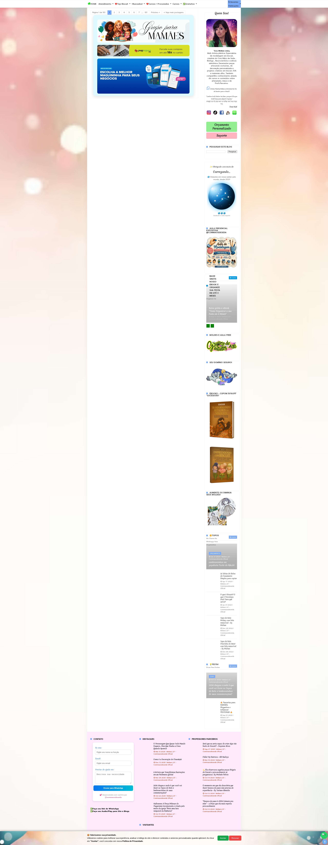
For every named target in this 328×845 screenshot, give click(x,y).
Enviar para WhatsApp (113, 788)
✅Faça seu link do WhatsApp (104, 808)
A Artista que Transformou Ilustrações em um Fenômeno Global (169, 773)
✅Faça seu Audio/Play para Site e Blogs (109, 811)
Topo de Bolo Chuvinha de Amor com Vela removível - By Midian (228, 645)
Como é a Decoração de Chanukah (167, 759)
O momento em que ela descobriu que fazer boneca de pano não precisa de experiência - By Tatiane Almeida (218, 788)
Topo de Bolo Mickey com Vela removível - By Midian (227, 621)
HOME (93, 4)
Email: (98, 759)
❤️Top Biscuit (121, 4)
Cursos (176, 4)
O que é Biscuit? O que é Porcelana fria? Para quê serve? (227, 598)
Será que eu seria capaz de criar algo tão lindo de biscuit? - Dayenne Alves (220, 745)
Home (233, 278)
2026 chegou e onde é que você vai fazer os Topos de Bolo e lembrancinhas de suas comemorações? (221, 689)
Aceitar (223, 838)
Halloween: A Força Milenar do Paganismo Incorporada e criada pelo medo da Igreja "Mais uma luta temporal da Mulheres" (169, 807)
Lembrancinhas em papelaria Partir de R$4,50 (221, 564)
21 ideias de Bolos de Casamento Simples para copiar (228, 576)
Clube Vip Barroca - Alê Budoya (216, 757)
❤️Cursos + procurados (157, 4)
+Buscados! (137, 4)
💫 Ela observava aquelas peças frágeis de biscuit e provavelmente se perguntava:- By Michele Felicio (219, 772)
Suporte (222, 135)
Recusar (235, 838)
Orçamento (215, 553)
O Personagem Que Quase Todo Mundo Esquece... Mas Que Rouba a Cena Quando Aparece (169, 746)
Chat (212, 676)
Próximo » (155, 12)
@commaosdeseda (113, 797)
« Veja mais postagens (174, 12)
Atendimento (104, 4)
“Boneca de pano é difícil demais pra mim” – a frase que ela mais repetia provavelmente (218, 803)
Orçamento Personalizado (221, 126)
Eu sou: (98, 748)
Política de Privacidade (132, 841)
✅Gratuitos (189, 4)
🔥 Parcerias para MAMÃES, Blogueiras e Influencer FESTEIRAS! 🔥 (227, 707)
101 (146, 12)
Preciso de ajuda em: (104, 770)
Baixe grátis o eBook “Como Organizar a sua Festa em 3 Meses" (220, 311)
